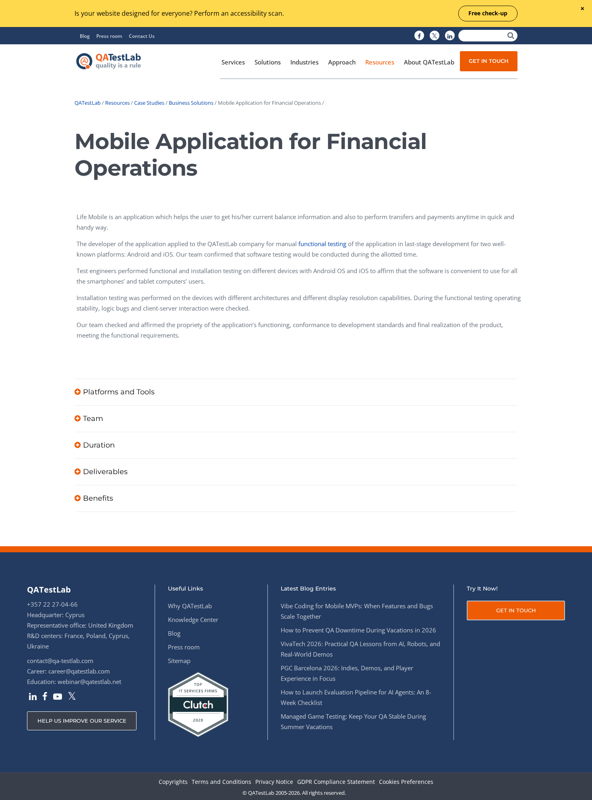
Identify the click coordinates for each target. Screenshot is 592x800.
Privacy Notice (274, 782)
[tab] (296, 392)
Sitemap (179, 661)
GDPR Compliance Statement (336, 782)
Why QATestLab (190, 606)
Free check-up (487, 13)
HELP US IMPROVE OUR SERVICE (81, 720)
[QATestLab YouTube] (57, 697)
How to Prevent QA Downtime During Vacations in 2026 (358, 630)
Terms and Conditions (221, 782)
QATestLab (88, 102)
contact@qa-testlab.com (60, 661)
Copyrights (173, 782)
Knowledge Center (193, 620)
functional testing (322, 244)
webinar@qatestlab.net (89, 682)
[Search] (511, 35)
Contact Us (142, 36)
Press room (109, 36)
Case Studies (149, 102)
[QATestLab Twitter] (434, 36)
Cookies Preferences (406, 782)
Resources (117, 102)
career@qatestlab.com (79, 671)
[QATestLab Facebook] (419, 36)
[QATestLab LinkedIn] (450, 36)
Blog (85, 36)
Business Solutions (191, 102)
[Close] (582, 9)
